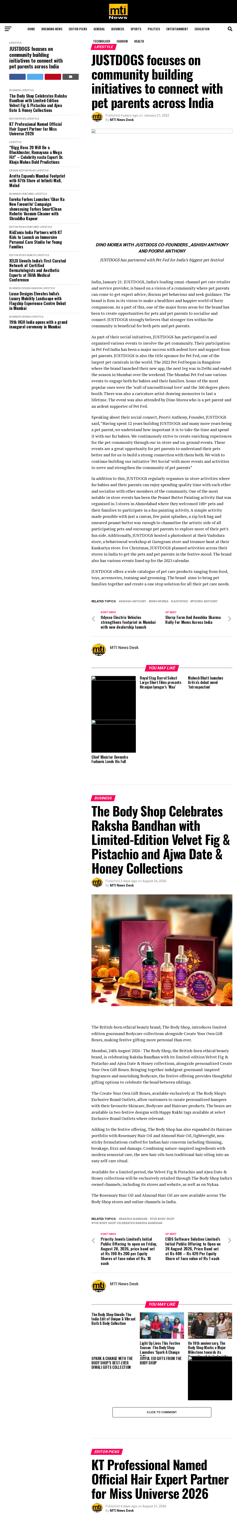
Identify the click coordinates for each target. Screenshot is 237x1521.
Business (117, 28)
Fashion (122, 41)
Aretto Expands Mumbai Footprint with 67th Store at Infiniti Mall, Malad (37, 180)
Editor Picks (78, 28)
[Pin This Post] (53, 77)
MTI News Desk (122, 120)
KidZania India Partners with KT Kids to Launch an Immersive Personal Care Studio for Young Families (35, 239)
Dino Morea (159, 601)
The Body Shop (163, 1219)
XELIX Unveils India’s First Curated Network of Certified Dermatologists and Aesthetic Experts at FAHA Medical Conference (37, 270)
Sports (136, 28)
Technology (101, 41)
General (99, 28)
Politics (154, 28)
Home (31, 28)
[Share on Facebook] (17, 77)
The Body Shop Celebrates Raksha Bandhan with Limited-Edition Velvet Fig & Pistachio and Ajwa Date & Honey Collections (38, 103)
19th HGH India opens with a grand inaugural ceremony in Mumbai (38, 324)
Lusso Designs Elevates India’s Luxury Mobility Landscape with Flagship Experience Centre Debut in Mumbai (37, 300)
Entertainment (177, 28)
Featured (28, 193)
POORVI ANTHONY (205, 601)
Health (139, 41)
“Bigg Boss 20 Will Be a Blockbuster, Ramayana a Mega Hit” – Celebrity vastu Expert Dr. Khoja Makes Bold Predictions (36, 154)
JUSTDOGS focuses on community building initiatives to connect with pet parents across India (35, 57)
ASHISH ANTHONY (133, 601)
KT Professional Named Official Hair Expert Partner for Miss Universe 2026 (35, 129)
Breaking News (51, 28)
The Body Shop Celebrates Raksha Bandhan (127, 1223)
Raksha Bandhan (134, 1219)
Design (13, 170)
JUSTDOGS (180, 601)
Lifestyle (15, 42)
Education (202, 28)
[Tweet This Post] (35, 77)
